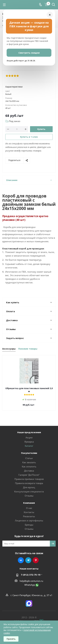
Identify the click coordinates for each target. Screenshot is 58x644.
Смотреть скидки (29, 52)
